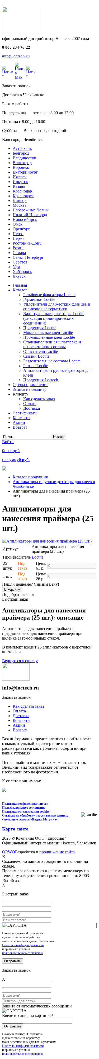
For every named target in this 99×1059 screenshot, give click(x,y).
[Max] (19, 71)
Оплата (19, 711)
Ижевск (20, 177)
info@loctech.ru (16, 56)
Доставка (21, 715)
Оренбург (21, 229)
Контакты (21, 720)
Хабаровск (22, 271)
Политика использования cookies (26, 811)
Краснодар (22, 191)
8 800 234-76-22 (16, 47)
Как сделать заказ (28, 706)
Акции (19, 725)
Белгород (21, 153)
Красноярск (23, 196)
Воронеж (21, 167)
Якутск (19, 276)
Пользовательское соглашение (23, 807)
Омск (17, 224)
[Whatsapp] (7, 71)
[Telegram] (30, 71)
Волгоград (22, 162)
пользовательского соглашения (22, 953)
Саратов (20, 262)
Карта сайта (15, 829)
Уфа (16, 267)
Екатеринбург (25, 172)
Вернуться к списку (20, 660)
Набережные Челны (31, 210)
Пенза (18, 233)
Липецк (20, 200)
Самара (19, 252)
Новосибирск (25, 219)
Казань (19, 186)
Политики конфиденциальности (23, 945)
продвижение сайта (57, 852)
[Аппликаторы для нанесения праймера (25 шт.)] (47, 541)
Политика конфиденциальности (25, 803)
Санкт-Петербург (28, 257)
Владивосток (24, 158)
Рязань (18, 248)
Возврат (20, 730)
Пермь (18, 238)
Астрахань (22, 148)
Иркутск (20, 181)
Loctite (37, 557)
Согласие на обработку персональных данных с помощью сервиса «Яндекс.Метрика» (35, 817)
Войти (8, 441)
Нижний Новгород (30, 214)
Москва (19, 205)
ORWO (8, 852)
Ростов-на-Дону (27, 243)
